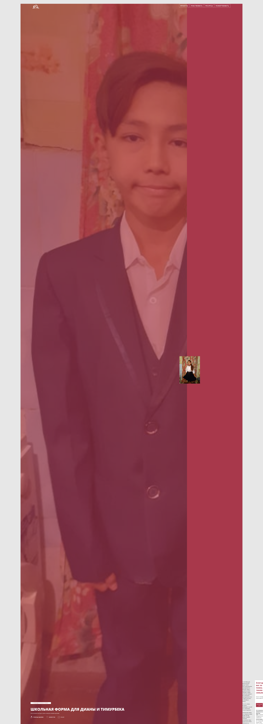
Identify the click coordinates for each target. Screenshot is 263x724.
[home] (36, 6)
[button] (184, 6)
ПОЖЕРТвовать (222, 6)
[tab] (259, 705)
